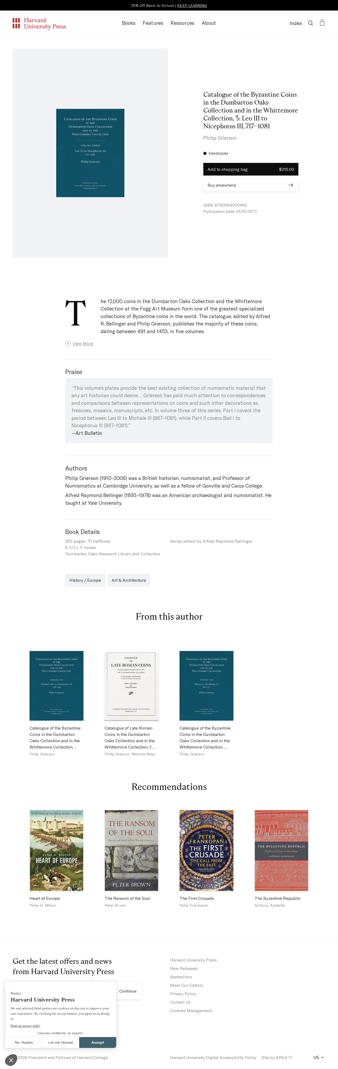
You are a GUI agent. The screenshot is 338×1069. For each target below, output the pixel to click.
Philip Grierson (220, 138)
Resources (182, 23)
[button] (169, 343)
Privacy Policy (183, 993)
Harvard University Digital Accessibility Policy (213, 1057)
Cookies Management (191, 1010)
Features (153, 23)
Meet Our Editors (186, 985)
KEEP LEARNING (192, 5)
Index (296, 23)
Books (128, 23)
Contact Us (180, 1001)
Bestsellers (181, 976)
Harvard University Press (193, 959)
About (209, 23)
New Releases (184, 968)
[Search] (310, 23)
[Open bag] (322, 23)
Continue (128, 990)
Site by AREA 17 (277, 1057)
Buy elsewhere (222, 184)
